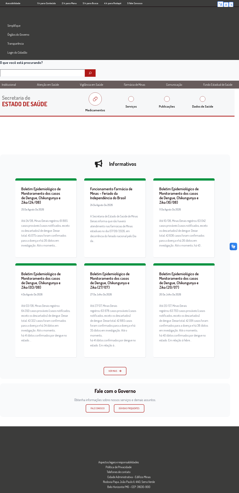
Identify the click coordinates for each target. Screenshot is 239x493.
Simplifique (13, 25)
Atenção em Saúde (48, 84)
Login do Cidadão (17, 52)
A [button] (220, 4)
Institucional (9, 84)
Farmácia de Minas (134, 84)
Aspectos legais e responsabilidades (118, 462)
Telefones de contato (119, 472)
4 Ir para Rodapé (112, 3)
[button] (115, 371)
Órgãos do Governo (18, 34)
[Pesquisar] (90, 73)
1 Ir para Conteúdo (46, 3)
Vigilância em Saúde (91, 84)
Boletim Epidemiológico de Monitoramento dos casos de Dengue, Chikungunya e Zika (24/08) (41, 195)
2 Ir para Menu (69, 3)
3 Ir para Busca (90, 3)
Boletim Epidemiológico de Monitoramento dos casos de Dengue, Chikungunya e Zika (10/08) (179, 195)
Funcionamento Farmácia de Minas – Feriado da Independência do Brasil (111, 193)
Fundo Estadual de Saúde (217, 84)
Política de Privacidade (118, 467)
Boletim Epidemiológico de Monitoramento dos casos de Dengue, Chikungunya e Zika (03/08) (41, 280)
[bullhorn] (98, 163)
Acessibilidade (13, 3)
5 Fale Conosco (134, 3)
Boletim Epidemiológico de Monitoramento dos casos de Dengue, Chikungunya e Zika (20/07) (179, 280)
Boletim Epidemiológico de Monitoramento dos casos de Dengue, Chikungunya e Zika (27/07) (110, 280)
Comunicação (174, 84)
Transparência (15, 43)
